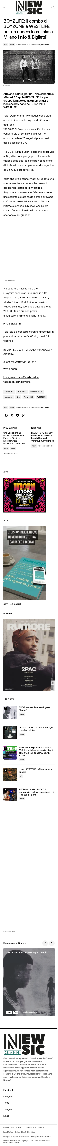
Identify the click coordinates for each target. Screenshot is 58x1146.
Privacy (41, 1127)
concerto (8, 397)
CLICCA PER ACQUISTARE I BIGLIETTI (20, 362)
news (12, 45)
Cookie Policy (30, 1127)
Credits (19, 1127)
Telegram (8, 1109)
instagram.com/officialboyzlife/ (21, 377)
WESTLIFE (41, 397)
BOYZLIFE (9, 392)
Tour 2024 (28, 397)
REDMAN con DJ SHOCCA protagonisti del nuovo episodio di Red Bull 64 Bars (36, 792)
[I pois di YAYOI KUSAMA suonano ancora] (10, 774)
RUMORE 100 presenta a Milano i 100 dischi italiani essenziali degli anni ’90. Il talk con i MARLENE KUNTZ (36, 751)
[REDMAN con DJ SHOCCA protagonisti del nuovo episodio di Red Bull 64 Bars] (10, 794)
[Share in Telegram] (17, 415)
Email (6, 1115)
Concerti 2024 (36, 392)
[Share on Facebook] (6, 415)
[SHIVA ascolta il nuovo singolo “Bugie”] (10, 712)
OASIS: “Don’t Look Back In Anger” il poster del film (36, 728)
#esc (6, 449)
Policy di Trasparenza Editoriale (16, 1136)
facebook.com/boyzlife (17, 381)
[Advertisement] (29, 250)
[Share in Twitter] (12, 415)
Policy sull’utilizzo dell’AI (41, 1136)
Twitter (6, 1102)
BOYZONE (22, 392)
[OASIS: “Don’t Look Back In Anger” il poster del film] (10, 732)
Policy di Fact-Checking (25, 1132)
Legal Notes (8, 1132)
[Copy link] (23, 415)
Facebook (8, 1090)
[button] (4, 7)
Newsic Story (8, 1127)
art (21, 776)
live (5, 45)
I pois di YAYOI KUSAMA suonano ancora (36, 770)
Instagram (8, 1096)
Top (15, 1012)
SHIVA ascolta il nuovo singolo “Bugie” (34, 708)
